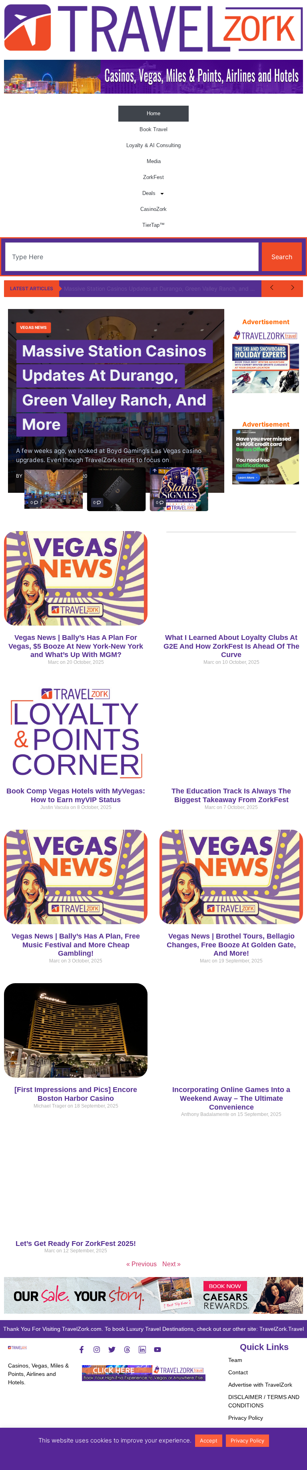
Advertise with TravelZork (260, 1384)
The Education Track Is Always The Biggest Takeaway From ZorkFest (231, 795)
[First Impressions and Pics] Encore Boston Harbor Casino (75, 1094)
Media (154, 161)
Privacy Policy (245, 1418)
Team (235, 1360)
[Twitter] (112, 1349)
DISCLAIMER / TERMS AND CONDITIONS (263, 1401)
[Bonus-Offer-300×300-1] (265, 482)
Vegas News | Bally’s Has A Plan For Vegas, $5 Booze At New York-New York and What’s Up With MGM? (75, 646)
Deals (148, 193)
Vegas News (33, 327)
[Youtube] (157, 1349)
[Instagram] (96, 1349)
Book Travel (153, 129)
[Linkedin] (142, 1349)
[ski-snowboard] (265, 391)
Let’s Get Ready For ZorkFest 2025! (76, 1244)
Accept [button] (208, 1440)
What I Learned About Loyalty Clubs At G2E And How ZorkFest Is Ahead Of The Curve (231, 646)
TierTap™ (153, 225)
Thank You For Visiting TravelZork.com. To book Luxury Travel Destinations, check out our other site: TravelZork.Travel (153, 1329)
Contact (238, 1372)
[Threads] (127, 1349)
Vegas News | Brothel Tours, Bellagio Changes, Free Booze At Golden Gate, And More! (231, 944)
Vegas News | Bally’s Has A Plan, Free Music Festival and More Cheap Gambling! (76, 944)
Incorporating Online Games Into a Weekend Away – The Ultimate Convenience (231, 1098)
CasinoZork (153, 209)
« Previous (141, 1264)
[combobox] (132, 256)
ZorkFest (153, 177)
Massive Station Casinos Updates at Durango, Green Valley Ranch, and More (162, 288)
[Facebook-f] (81, 1349)
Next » (171, 1264)
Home (153, 113)
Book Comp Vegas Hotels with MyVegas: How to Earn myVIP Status (75, 795)
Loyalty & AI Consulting (153, 145)
